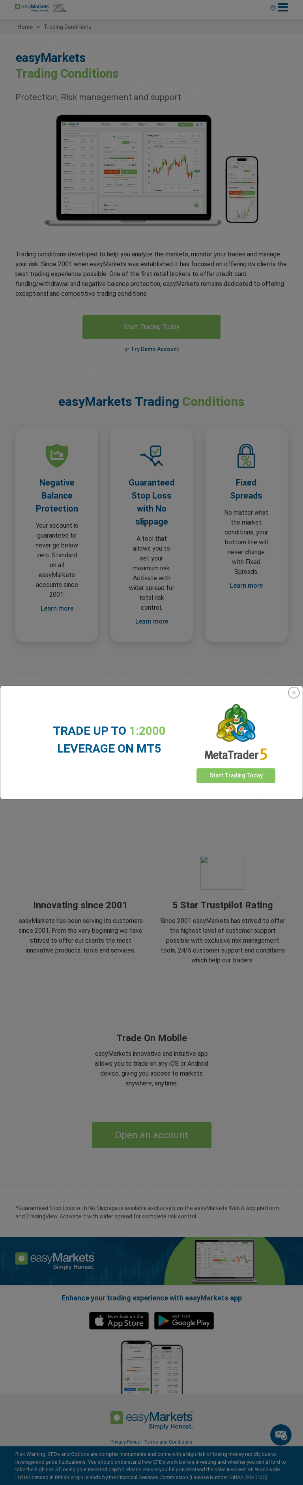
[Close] (294, 692)
